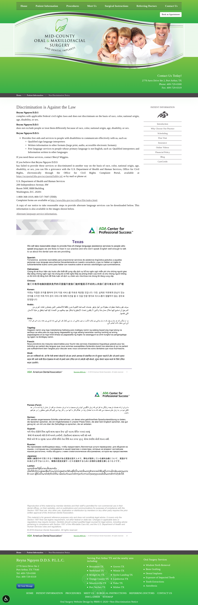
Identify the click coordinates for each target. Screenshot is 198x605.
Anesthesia (151, 585)
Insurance (162, 143)
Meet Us (92, 6)
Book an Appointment (171, 14)
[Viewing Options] (6, 599)
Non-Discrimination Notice (124, 601)
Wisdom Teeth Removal (158, 565)
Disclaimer (92, 596)
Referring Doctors (147, 6)
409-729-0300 (174, 84)
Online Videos (162, 147)
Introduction (162, 124)
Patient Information (47, 6)
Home (24, 6)
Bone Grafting (153, 569)
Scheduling (163, 133)
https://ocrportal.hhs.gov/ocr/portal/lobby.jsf (39, 176)
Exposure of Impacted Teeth (160, 577)
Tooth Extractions (155, 581)
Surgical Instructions (116, 6)
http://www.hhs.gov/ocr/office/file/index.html (73, 200)
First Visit (162, 138)
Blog (162, 157)
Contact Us (171, 6)
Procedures (72, 6)
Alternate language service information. (36, 213)
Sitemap (108, 596)
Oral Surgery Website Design (75, 601)
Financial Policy (162, 152)
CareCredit (162, 161)
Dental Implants (154, 573)
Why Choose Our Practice (162, 128)
